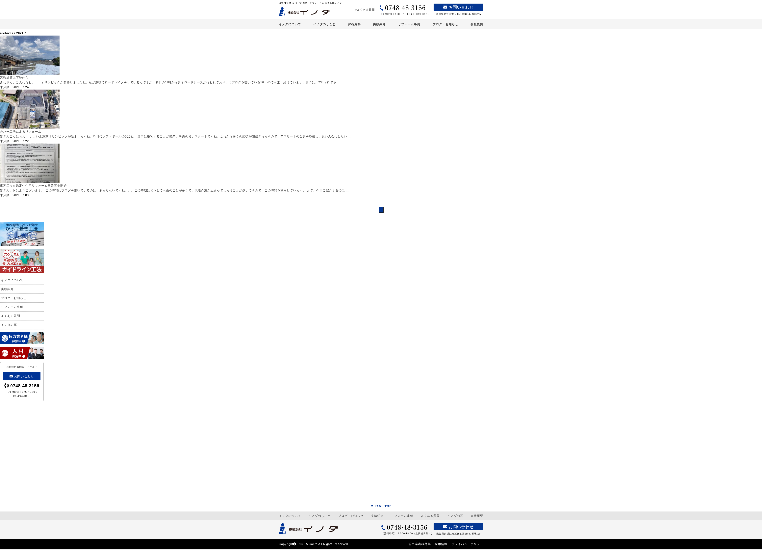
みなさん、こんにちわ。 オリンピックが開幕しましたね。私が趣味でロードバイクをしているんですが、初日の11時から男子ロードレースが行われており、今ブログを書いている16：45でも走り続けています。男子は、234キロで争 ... (170, 82)
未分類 (5, 87)
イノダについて (290, 24)
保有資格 (354, 24)
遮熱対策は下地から (14, 77)
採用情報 (441, 544)
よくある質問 (366, 9)
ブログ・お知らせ (445, 24)
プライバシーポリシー (467, 544)
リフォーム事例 (409, 24)
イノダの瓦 (9, 324)
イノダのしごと (324, 24)
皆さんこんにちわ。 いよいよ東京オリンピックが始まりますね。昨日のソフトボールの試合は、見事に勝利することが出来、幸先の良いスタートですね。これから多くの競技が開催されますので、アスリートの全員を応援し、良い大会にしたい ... (175, 136)
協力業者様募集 (420, 544)
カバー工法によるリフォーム (20, 131)
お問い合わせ (460, 7)
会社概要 (476, 24)
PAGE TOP (383, 506)
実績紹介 (379, 24)
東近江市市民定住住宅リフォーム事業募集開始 (33, 185)
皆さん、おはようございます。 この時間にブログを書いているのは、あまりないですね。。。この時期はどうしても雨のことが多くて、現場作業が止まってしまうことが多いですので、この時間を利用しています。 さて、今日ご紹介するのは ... (174, 190)
